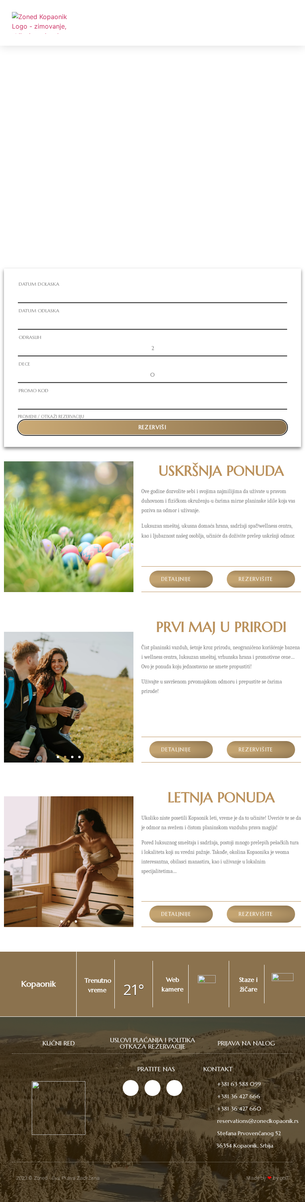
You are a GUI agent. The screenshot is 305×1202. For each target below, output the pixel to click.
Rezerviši (153, 427)
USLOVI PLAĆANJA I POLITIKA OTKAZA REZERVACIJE (152, 1043)
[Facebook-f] (152, 1088)
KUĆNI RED (58, 1043)
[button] (285, 22)
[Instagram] (131, 1088)
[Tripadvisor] (174, 1088)
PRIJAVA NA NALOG (246, 1043)
